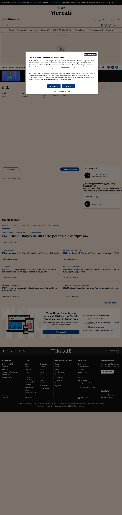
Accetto (68, 86)
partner (91, 73)
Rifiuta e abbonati (90, 54)
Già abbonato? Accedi (61, 91)
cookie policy (65, 67)
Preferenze (54, 86)
